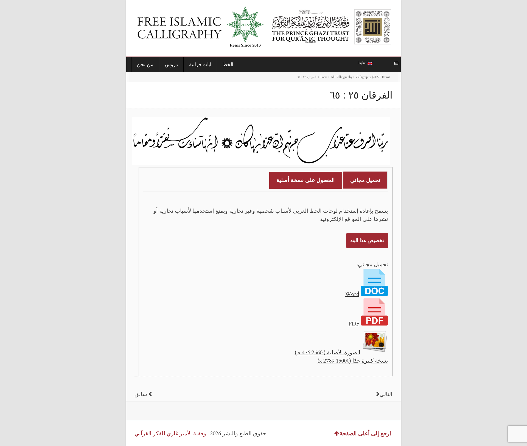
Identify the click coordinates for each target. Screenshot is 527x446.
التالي (386, 394)
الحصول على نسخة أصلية (305, 180)
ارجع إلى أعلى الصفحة (365, 433)
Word (352, 294)
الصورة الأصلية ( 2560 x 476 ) (327, 352)
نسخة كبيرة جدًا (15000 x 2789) (352, 360)
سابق (140, 394)
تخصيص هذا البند (367, 240)
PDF (353, 323)
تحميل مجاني (365, 180)
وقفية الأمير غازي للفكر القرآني (170, 433)
